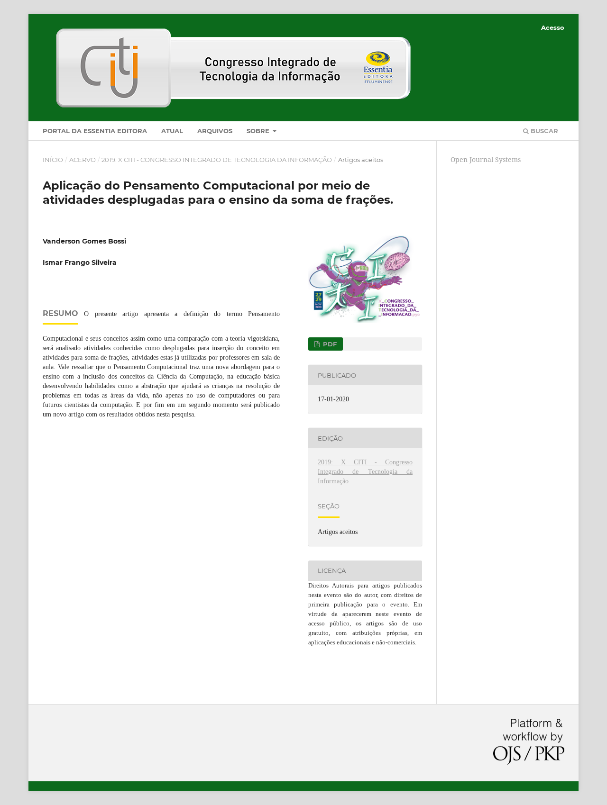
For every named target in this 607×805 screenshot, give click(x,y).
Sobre (259, 131)
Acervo (82, 159)
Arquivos (214, 131)
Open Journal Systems (486, 159)
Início (53, 159)
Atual (172, 131)
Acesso (552, 27)
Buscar (543, 131)
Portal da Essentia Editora (95, 131)
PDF (329, 344)
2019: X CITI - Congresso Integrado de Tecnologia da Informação (216, 159)
